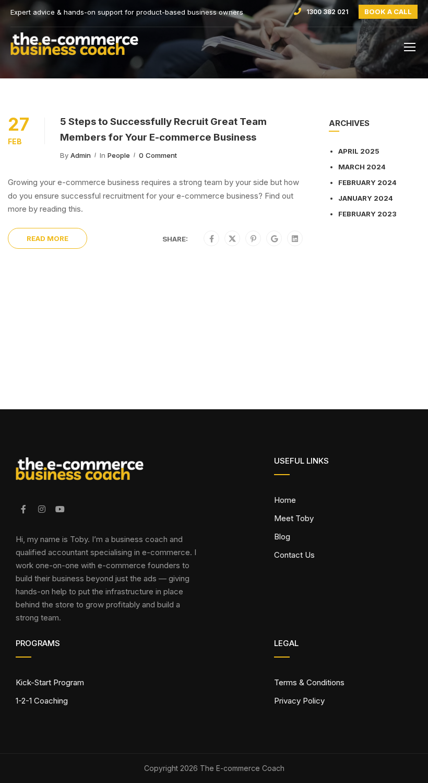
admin (80, 155)
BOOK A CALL (388, 11)
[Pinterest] (253, 239)
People (119, 155)
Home (285, 500)
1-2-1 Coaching (42, 701)
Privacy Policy (299, 701)
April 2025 (358, 151)
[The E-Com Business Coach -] (101, 49)
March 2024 (362, 167)
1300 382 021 (327, 12)
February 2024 (367, 182)
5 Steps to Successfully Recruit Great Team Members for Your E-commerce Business (163, 129)
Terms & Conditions (309, 682)
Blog (282, 537)
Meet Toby (294, 518)
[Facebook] (211, 239)
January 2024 (365, 198)
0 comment (158, 155)
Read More (47, 238)
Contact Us (294, 555)
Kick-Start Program (50, 682)
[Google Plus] (274, 239)
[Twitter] (232, 239)
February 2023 (367, 214)
